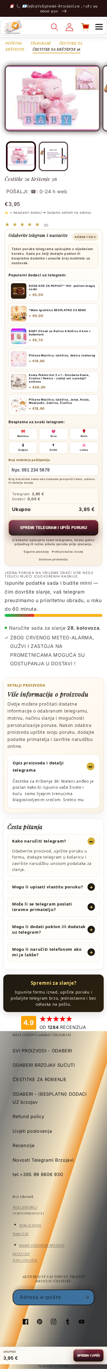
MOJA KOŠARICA (25, 1207)
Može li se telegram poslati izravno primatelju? (42, 906)
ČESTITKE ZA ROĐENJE (39, 1079)
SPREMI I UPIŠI (88, 1355)
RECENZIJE (21, 1254)
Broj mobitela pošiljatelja (29, 460)
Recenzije (23, 1145)
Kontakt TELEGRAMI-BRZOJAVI (41, 1245)
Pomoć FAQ (20, 1233)
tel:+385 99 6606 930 (38, 1174)
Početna (13, 43)
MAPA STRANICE (25, 1260)
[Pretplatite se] (87, 1297)
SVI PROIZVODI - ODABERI (42, 1050)
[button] (99, 27)
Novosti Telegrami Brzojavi (43, 1160)
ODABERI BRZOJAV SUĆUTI (44, 1065)
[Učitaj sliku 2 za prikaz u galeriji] (53, 156)
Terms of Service (30, 1225)
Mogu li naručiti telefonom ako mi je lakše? (47, 951)
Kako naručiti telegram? (39, 841)
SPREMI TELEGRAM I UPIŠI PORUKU (53, 528)
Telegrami (40, 43)
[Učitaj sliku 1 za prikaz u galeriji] (20, 156)
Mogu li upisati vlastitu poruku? (47, 886)
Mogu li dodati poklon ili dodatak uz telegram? (49, 929)
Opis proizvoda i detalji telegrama (38, 766)
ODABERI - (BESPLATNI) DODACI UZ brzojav (50, 1098)
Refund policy (28, 1116)
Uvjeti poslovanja (32, 1131)
